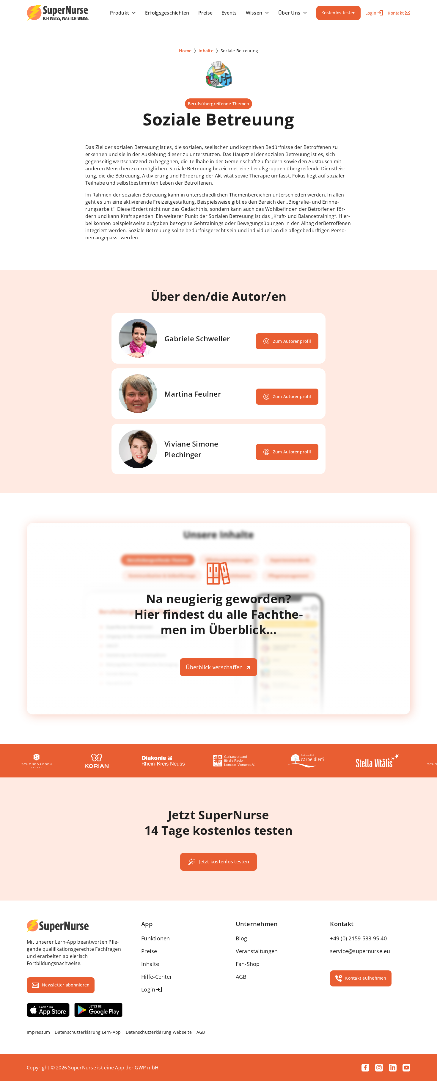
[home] (58, 13)
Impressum (38, 1032)
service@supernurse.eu (360, 951)
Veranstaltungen (257, 951)
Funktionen (155, 938)
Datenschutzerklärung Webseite (159, 1032)
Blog (241, 938)
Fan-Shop (248, 963)
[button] (123, 13)
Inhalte (206, 51)
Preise (149, 951)
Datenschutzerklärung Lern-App (88, 1032)
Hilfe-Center (156, 976)
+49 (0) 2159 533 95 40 (358, 938)
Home (185, 51)
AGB (241, 976)
